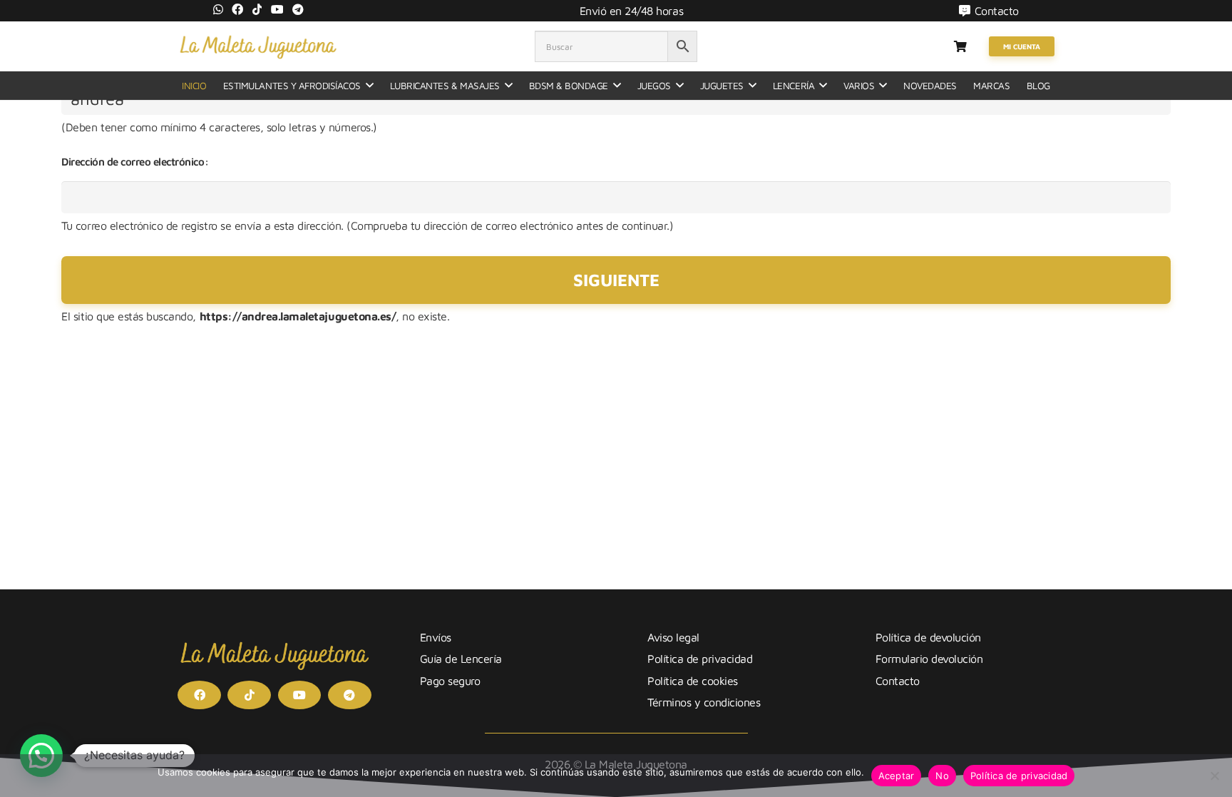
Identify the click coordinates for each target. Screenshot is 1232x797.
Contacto (898, 680)
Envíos (435, 637)
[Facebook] (237, 9)
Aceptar (896, 775)
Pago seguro (450, 680)
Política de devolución (928, 637)
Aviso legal (673, 637)
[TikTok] (257, 9)
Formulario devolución (929, 658)
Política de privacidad (699, 658)
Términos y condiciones (703, 702)
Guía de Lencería (461, 658)
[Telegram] (298, 9)
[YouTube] (277, 9)
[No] (1214, 775)
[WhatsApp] (218, 9)
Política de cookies (692, 680)
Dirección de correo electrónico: (134, 162)
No (942, 775)
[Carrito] (960, 46)
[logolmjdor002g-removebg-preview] (258, 46)
